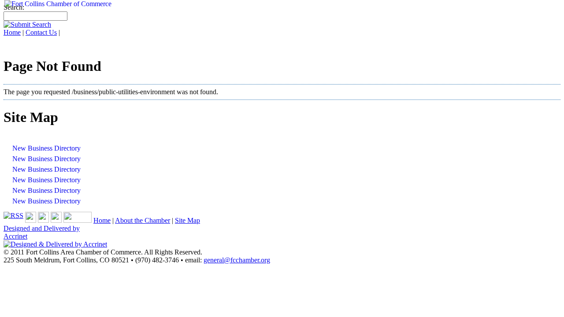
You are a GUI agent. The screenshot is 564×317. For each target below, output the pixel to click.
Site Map (187, 220)
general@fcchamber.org (237, 260)
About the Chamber (142, 220)
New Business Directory (46, 148)
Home (102, 220)
